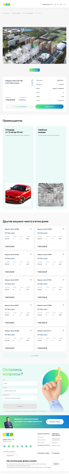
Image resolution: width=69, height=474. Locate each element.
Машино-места (56, 445)
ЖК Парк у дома (15, 13)
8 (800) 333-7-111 (47, 4)
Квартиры (54, 442)
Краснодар (6, 13)
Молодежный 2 (41, 440)
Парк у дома (40, 442)
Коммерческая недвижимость (56, 439)
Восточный (40, 437)
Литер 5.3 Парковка (27, 13)
